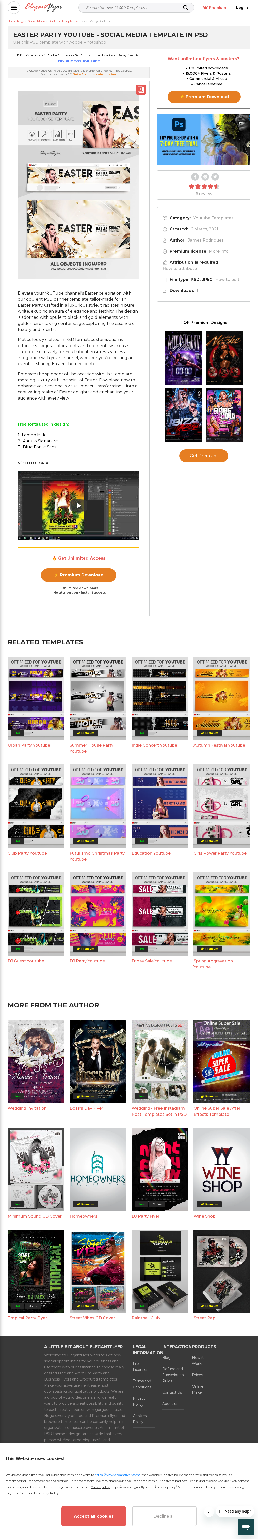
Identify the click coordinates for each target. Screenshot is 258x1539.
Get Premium (204, 455)
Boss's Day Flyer (86, 1108)
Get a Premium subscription (94, 74)
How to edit (227, 279)
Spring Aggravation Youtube (213, 964)
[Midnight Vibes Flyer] (183, 358)
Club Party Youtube (27, 853)
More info (219, 251)
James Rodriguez (206, 240)
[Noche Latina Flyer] (224, 358)
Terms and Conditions (142, 1384)
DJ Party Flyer (145, 1216)
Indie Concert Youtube (154, 745)
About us (170, 1403)
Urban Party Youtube (29, 745)
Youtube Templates (213, 218)
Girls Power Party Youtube (220, 853)
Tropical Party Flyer (27, 1318)
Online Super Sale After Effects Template (217, 1111)
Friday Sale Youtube (152, 961)
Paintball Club (146, 1318)
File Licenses (140, 1366)
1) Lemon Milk (31, 435)
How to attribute (180, 268)
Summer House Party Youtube (91, 748)
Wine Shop (205, 1216)
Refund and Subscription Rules (173, 1375)
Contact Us (172, 1392)
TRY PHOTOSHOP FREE (78, 61)
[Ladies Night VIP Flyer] (224, 415)
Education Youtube (151, 853)
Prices (197, 1375)
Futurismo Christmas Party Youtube (97, 856)
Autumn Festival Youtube (219, 745)
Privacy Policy (139, 1401)
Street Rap (204, 1318)
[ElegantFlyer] (43, 7)
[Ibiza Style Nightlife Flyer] (183, 415)
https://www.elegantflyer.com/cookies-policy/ (143, 1487)
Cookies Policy (140, 1419)
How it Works (198, 1360)
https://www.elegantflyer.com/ (117, 1475)
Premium (217, 7)
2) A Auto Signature (38, 441)
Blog (166, 1357)
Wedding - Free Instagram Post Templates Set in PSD (159, 1111)
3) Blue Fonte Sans (37, 447)
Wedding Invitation (27, 1108)
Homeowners (84, 1216)
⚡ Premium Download (79, 575)
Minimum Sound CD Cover (35, 1216)
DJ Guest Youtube (26, 961)
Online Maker (197, 1389)
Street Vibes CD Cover (92, 1318)
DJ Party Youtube (87, 961)
